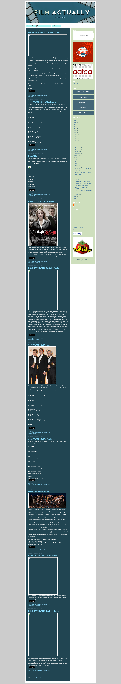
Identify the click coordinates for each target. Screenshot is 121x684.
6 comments (47, 338)
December (77, 147)
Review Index (40, 25)
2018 (75, 132)
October (77, 151)
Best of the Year (83, 91)
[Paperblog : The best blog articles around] (77, 235)
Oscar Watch (83, 102)
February (77, 167)
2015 (75, 138)
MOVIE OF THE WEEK (35, 262)
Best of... (33, 195)
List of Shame (76, 83)
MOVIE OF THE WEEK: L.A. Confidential (43, 555)
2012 (75, 144)
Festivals (55, 25)
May (76, 161)
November (77, 149)
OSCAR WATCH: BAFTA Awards (40, 345)
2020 (75, 128)
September (78, 153)
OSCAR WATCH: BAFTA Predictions (41, 439)
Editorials (48, 25)
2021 (75, 126)
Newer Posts (31, 674)
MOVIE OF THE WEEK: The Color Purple (43, 268)
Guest (74, 203)
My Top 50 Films (76, 85)
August (77, 155)
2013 (75, 142)
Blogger (83, 260)
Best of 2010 (33, 156)
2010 (75, 196)
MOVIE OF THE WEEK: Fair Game (41, 201)
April (76, 163)
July (76, 157)
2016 (75, 136)
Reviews (83, 107)
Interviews (83, 97)
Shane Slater (75, 206)
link (64, 159)
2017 (75, 134)
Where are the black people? (39, 491)
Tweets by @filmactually (78, 227)
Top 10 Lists (83, 112)
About (33, 25)
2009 (75, 198)
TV (60, 25)
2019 (75, 130)
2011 (75, 146)
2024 (75, 120)
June (76, 159)
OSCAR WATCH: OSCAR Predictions (42, 102)
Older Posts (65, 674)
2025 (75, 118)
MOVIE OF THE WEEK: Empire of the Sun (43, 611)
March (77, 165)
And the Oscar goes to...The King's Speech (44, 32)
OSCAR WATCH (34, 96)
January (77, 194)
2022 (75, 124)
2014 (75, 140)
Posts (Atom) (38, 677)
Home (28, 25)
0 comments (47, 95)
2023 (75, 122)
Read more (30, 94)
